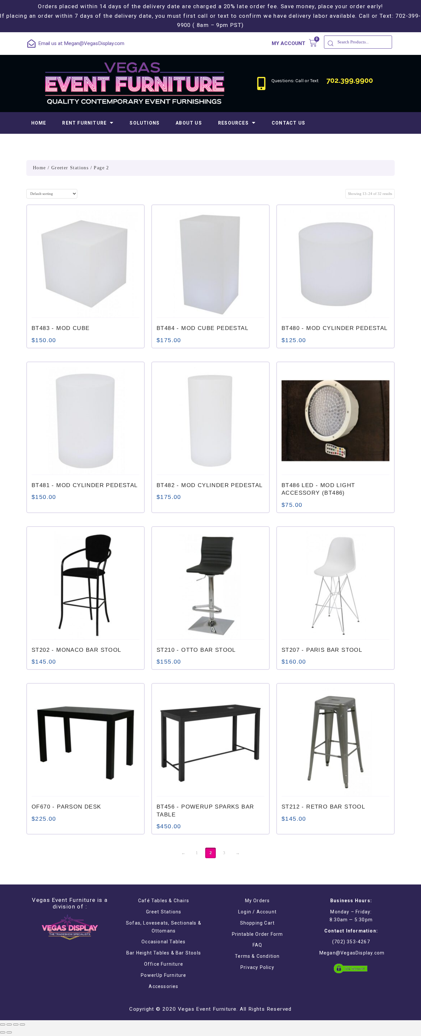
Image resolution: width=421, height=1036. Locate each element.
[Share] (9, 1024)
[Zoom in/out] (22, 1024)
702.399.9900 (349, 80)
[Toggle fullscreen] (15, 1024)
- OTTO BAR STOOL (196, 650)
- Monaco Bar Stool (76, 650)
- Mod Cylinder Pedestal (335, 328)
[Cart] (313, 42)
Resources (233, 123)
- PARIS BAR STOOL (322, 650)
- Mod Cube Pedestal (202, 328)
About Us (189, 123)
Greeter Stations (69, 167)
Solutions (145, 123)
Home (38, 123)
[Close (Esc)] (2, 1024)
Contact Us (288, 123)
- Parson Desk (66, 807)
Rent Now (86, 309)
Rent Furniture (84, 123)
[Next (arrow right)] (9, 1032)
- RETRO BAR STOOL (323, 807)
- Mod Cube (60, 328)
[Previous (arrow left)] (2, 1032)
